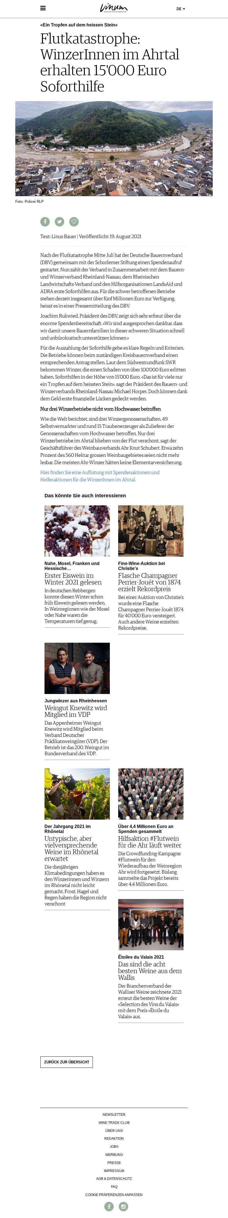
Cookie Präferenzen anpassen (114, 1195)
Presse (114, 1163)
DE (179, 9)
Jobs (114, 1147)
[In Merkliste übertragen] (74, 221)
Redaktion (114, 1139)
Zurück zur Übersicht (66, 1062)
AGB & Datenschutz (114, 1179)
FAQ (114, 1187)
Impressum (114, 1171)
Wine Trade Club (114, 1123)
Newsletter (114, 1115)
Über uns (114, 1131)
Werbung (114, 1155)
